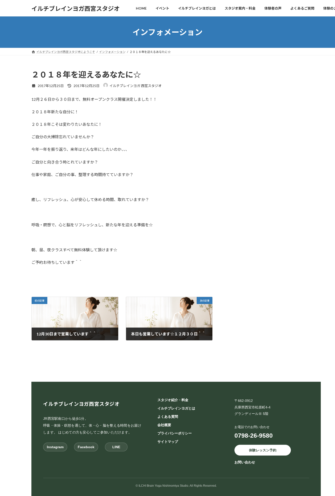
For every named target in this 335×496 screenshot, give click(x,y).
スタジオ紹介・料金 (172, 400)
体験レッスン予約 (262, 450)
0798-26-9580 (253, 435)
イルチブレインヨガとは (176, 408)
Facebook (86, 447)
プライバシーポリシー (174, 433)
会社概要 (164, 425)
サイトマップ (167, 442)
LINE (116, 447)
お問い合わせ (244, 462)
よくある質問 (167, 417)
